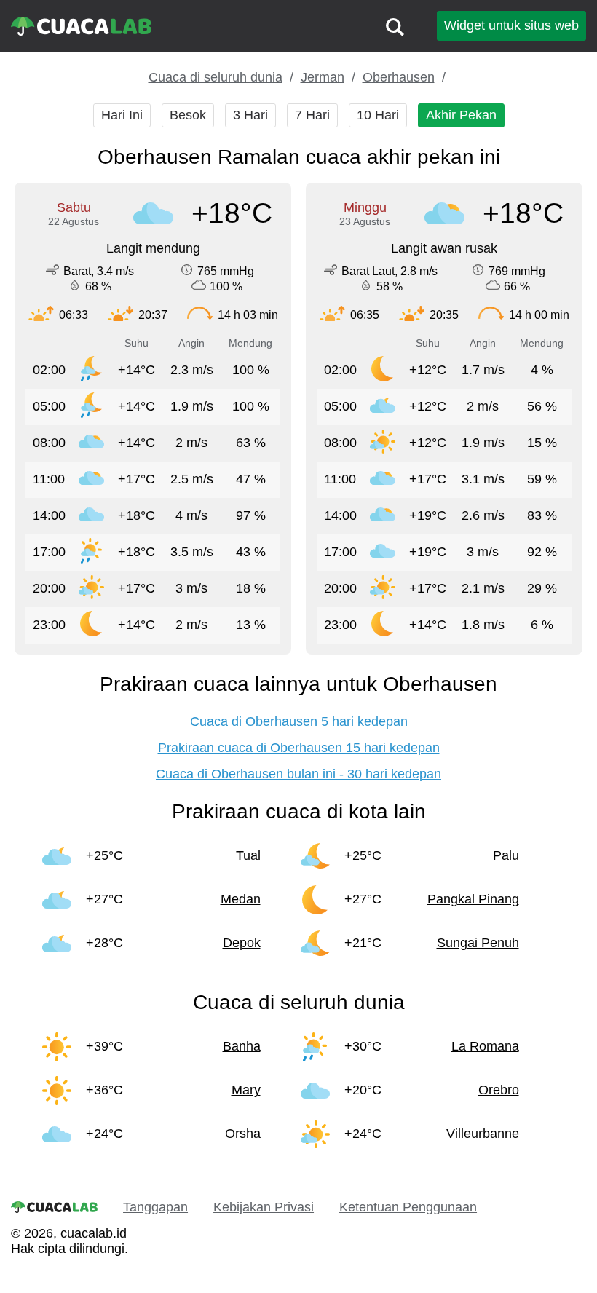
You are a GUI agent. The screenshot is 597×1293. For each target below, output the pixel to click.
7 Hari (312, 115)
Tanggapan (155, 1207)
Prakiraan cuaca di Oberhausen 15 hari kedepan (299, 747)
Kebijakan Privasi (263, 1207)
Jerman (322, 77)
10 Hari (378, 115)
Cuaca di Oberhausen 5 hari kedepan (299, 721)
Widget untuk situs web (511, 25)
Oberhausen (399, 77)
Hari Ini (122, 115)
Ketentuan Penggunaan (408, 1207)
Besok (188, 115)
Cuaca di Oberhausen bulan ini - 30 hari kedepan (298, 774)
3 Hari (250, 115)
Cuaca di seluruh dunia (215, 77)
